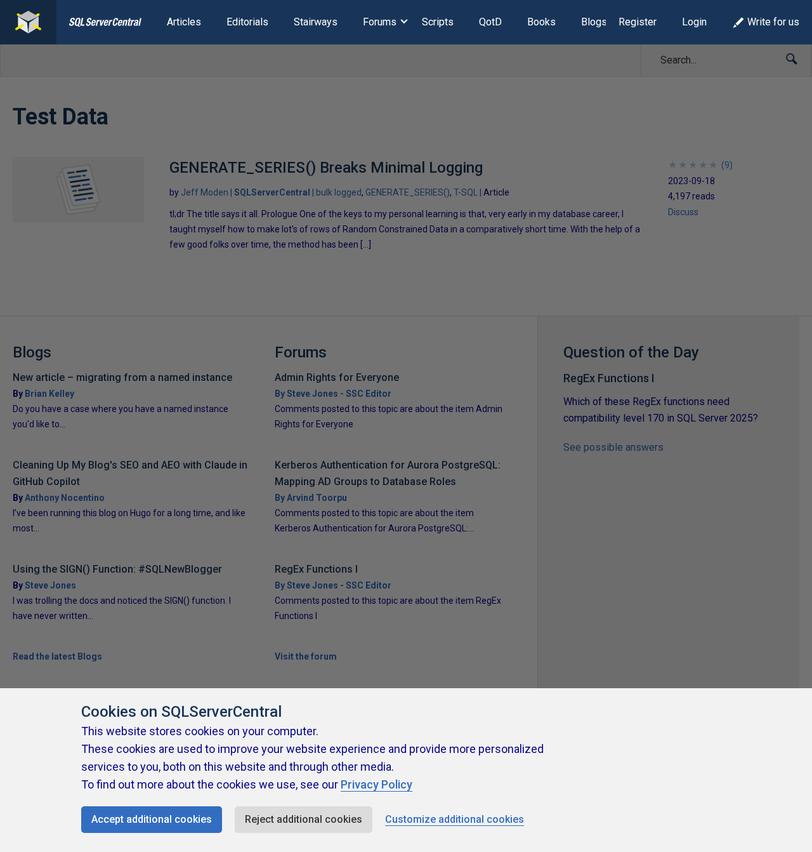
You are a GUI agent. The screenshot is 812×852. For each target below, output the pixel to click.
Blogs (594, 22)
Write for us (773, 22)
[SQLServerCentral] (28, 22)
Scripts (438, 22)
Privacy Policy (376, 784)
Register (638, 22)
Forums (379, 22)
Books (541, 22)
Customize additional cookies (454, 819)
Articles (184, 22)
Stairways (315, 22)
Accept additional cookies (151, 819)
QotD (490, 22)
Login (694, 22)
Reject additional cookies (303, 819)
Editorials (247, 22)
